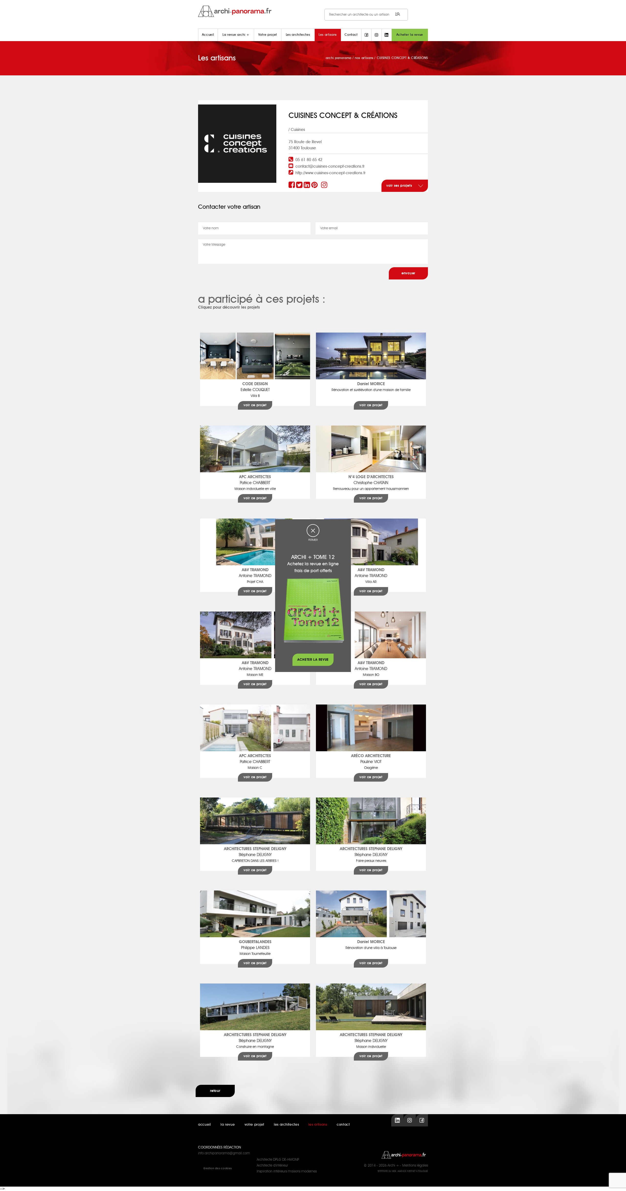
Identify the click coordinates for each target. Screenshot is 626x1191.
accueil (204, 1124)
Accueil (208, 34)
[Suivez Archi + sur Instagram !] (376, 35)
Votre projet (267, 34)
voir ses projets (399, 185)
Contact (351, 34)
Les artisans (328, 34)
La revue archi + (236, 34)
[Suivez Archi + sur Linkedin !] (386, 35)
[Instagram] (325, 185)
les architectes (286, 1124)
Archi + (393, 1165)
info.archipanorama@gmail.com (224, 1153)
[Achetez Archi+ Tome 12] (313, 610)
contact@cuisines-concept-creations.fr (330, 166)
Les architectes (298, 34)
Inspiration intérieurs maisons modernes (287, 1171)
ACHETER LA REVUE (313, 659)
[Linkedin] (307, 185)
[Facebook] (292, 185)
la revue (228, 1124)
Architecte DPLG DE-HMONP (278, 1159)
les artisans (317, 1124)
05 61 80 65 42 (308, 160)
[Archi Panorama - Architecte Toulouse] (313, 11)
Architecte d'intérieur (272, 1165)
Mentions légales (415, 1165)
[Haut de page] (617, 1182)
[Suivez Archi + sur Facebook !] (366, 35)
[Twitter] (300, 185)
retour (215, 1091)
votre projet (254, 1124)
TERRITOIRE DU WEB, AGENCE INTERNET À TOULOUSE (403, 1171)
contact (343, 1124)
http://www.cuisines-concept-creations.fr (330, 173)
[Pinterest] (315, 185)
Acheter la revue (409, 34)
